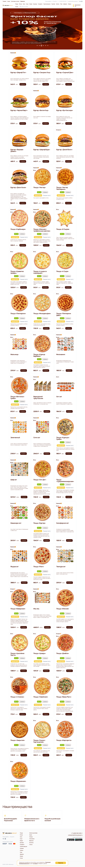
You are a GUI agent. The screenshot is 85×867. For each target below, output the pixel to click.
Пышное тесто (46, 195)
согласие (35, 863)
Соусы (16, 6)
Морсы (69, 4)
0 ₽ (75, 6)
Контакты (31, 842)
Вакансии (31, 840)
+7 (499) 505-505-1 (63, 1)
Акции (8, 1)
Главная (4, 1)
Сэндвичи (40, 4)
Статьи (30, 844)
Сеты (24, 4)
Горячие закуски (46, 4)
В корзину (22, 84)
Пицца (16, 4)
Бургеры (35, 4)
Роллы (20, 4)
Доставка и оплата (15, 1)
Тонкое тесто (38, 195)
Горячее (53, 4)
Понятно (60, 863)
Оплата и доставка (33, 833)
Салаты (57, 4)
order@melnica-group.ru (73, 1)
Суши (27, 4)
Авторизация (77, 5)
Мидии (30, 4)
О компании (31, 838)
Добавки (45, 192)
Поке (61, 4)
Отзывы (31, 836)
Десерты (65, 4)
